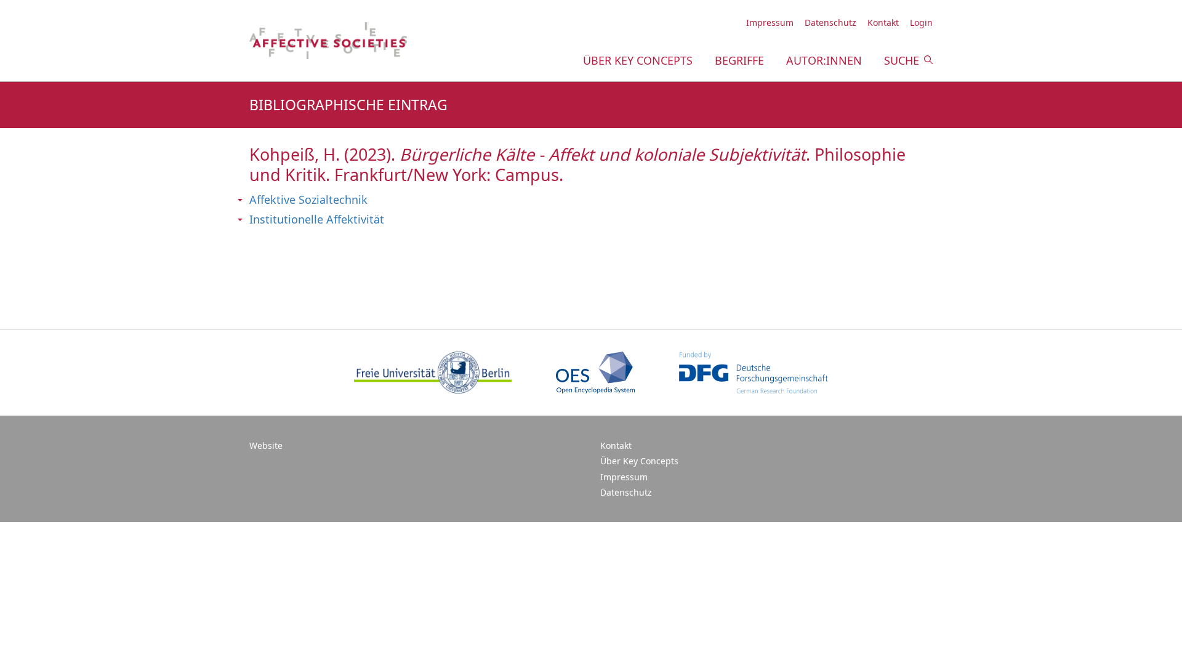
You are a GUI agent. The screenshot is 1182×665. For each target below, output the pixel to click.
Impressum (770, 22)
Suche (901, 60)
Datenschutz (830, 22)
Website (266, 445)
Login (921, 22)
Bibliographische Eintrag (348, 105)
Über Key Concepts (638, 60)
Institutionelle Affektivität (316, 219)
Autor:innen (824, 60)
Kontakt (883, 22)
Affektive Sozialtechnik (308, 199)
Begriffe (739, 60)
